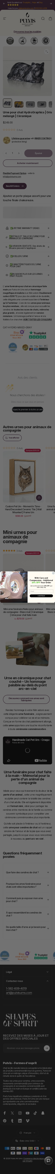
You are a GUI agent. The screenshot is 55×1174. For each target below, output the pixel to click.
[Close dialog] (53, 573)
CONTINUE (41, 595)
